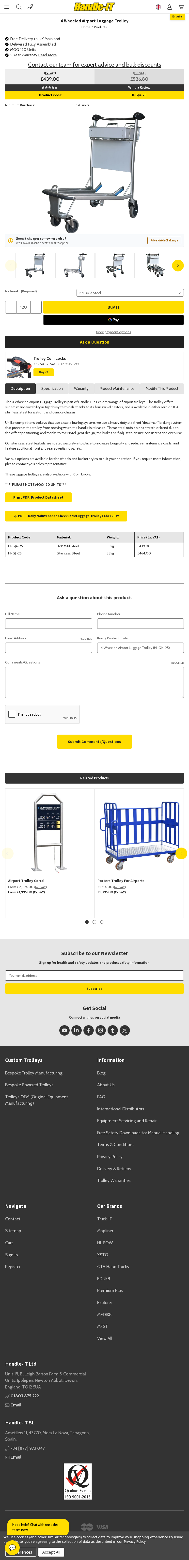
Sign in (11, 1254)
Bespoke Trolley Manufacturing (34, 1072)
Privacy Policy (110, 1156)
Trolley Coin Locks (49, 358)
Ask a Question (94, 342)
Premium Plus (110, 1290)
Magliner (105, 1230)
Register (12, 1266)
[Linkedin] (76, 1030)
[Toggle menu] (7, 7)
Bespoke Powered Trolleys (29, 1084)
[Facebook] (88, 1030)
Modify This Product (162, 388)
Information (111, 1060)
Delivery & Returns (114, 1168)
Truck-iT (104, 1218)
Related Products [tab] (94, 778)
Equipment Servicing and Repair (127, 1120)
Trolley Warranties (114, 1180)
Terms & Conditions (115, 1144)
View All (104, 1338)
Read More (47, 55)
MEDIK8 (104, 1314)
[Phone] (30, 7)
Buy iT (43, 372)
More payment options (113, 332)
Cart (9, 1242)
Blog (101, 1072)
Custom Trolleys (24, 1060)
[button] (48, 1481)
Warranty (81, 388)
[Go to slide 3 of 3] (102, 922)
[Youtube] (64, 1030)
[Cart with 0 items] (181, 7)
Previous (11, 265)
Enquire (177, 16)
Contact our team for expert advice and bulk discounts (94, 64)
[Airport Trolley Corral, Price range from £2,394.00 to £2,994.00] (50, 833)
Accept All (51, 1552)
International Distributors (120, 1108)
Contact (12, 1218)
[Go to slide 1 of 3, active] (87, 922)
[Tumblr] (113, 1030)
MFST (102, 1326)
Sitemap (13, 1230)
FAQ (101, 1096)
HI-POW (105, 1242)
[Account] (169, 7)
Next (178, 265)
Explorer (104, 1302)
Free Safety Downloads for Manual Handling (138, 1132)
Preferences (21, 1552)
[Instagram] (100, 1030)
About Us (106, 1084)
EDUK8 (103, 1278)
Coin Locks (81, 474)
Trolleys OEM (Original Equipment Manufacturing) (36, 1100)
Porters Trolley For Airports (120, 880)
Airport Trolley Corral (26, 880)
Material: (21, 291)
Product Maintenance (117, 388)
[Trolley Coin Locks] (19, 366)
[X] (125, 1030)
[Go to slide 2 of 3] (94, 922)
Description (20, 388)
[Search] (19, 7)
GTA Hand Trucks (113, 1266)
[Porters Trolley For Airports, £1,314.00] (139, 833)
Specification (52, 388)
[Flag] (158, 7)
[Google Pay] (113, 320)
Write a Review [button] (139, 87)
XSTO (102, 1254)
